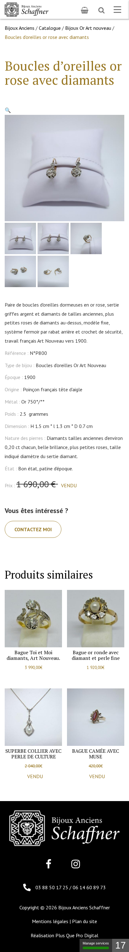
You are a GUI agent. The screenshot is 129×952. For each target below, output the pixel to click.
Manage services (96, 943)
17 (120, 945)
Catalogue (50, 28)
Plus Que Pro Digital (76, 935)
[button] (8, 110)
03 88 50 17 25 (52, 887)
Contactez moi (33, 529)
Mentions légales (50, 921)
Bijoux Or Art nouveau (88, 28)
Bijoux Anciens (19, 28)
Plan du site (84, 921)
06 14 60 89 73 (89, 887)
